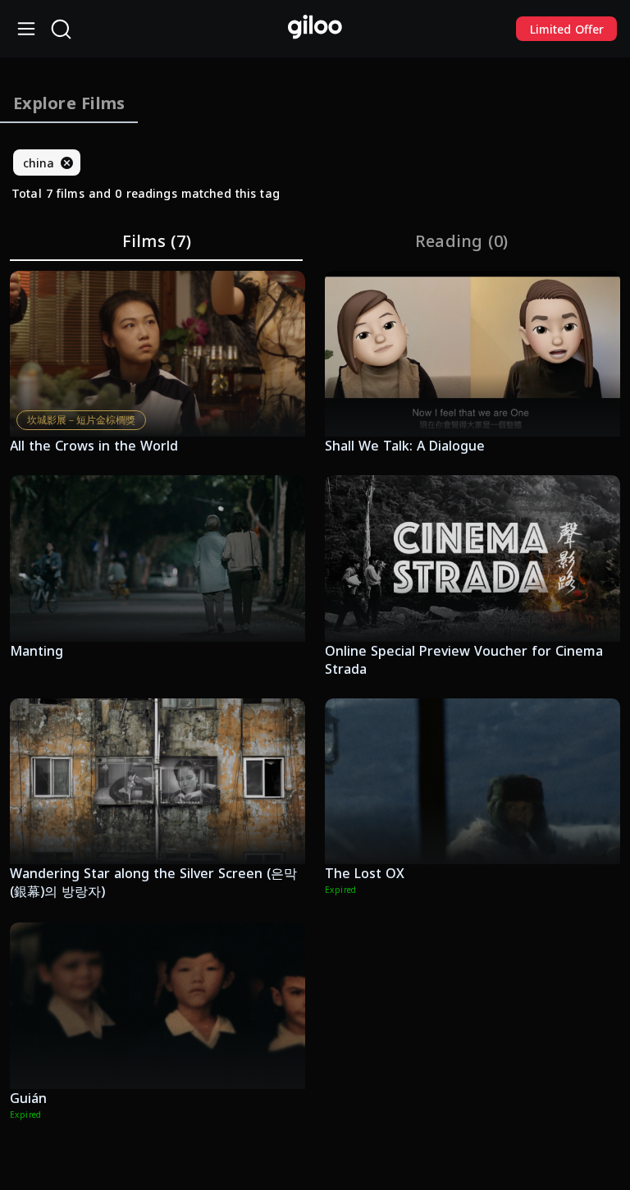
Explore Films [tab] (69, 103)
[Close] (66, 162)
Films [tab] (156, 241)
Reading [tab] (462, 241)
